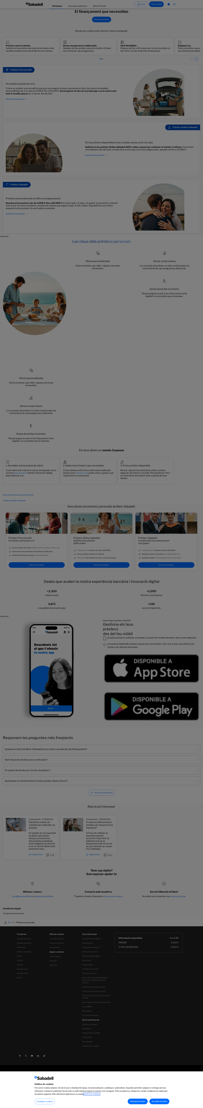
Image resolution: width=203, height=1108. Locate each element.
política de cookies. (92, 1094)
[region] (101, 1089)
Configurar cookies (45, 1101)
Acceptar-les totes (159, 1101)
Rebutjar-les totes (137, 1101)
